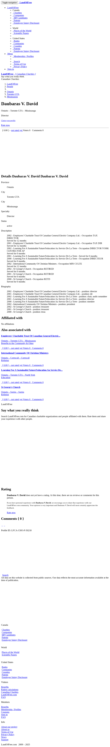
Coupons (5, 712)
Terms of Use (19, 64)
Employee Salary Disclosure (26, 23)
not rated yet (17, 130)
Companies (18, 15)
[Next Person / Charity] (4, 525)
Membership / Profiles (23, 56)
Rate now (5, 125)
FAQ (3, 697)
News (3, 737)
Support (4, 739)
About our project (9, 727)
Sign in (10, 69)
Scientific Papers (21, 33)
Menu (10, 54)
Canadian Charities (9, 692)
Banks (16, 41)
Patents (16, 20)
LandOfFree (13, 7)
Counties (17, 46)
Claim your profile (8, 120)
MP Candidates (20, 18)
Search (16, 61)
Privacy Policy (20, 66)
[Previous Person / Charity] (2, 525)
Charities (17, 13)
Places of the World (22, 30)
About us (5, 729)
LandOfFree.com (9, 694)
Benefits (5, 687)
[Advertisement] (55, 152)
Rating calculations (9, 689)
